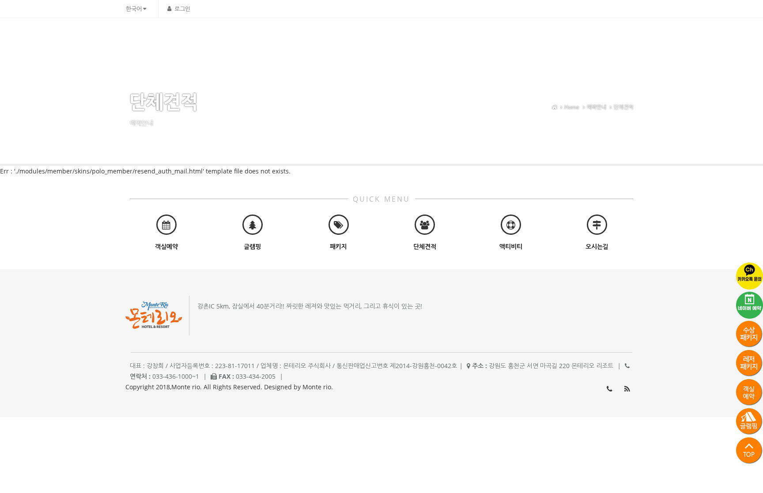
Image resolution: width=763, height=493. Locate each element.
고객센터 (596, 37)
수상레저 (484, 37)
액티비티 (445, 37)
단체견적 (623, 107)
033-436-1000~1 (609, 389)
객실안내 (368, 37)
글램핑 (521, 37)
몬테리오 (329, 37)
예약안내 (557, 37)
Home (571, 107)
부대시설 (406, 37)
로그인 (182, 9)
